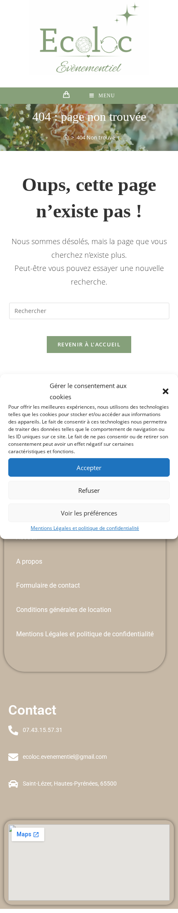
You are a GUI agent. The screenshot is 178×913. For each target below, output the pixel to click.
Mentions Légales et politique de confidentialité (85, 528)
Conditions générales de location (63, 610)
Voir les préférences (89, 512)
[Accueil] (66, 137)
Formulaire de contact (48, 585)
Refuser (89, 490)
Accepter (89, 467)
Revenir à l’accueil (89, 344)
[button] (165, 391)
